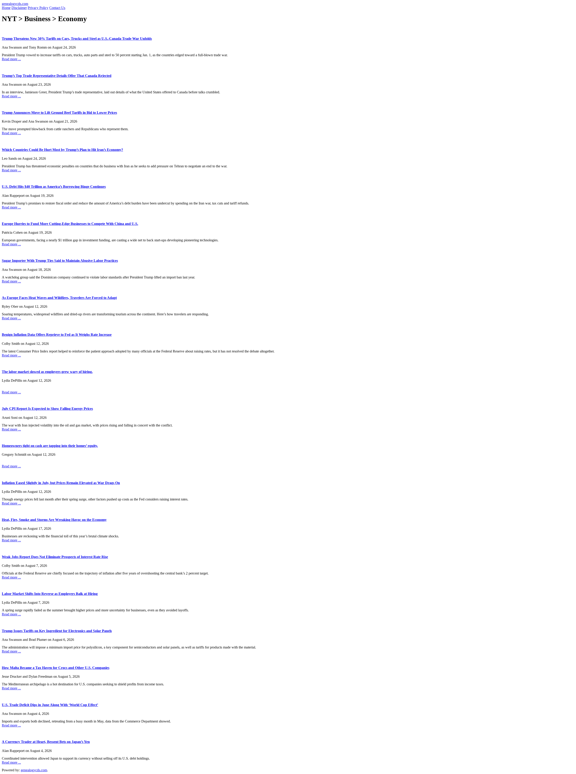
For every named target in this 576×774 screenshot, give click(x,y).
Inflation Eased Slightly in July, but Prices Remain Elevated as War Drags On (61, 483)
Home (6, 8)
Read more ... (11, 59)
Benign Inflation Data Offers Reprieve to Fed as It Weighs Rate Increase (57, 335)
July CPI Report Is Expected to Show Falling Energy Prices (47, 409)
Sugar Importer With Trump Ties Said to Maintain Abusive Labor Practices (60, 260)
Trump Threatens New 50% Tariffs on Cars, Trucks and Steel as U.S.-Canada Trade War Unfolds (77, 38)
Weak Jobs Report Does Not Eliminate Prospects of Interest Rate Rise (55, 557)
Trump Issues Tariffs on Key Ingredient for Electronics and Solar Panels (57, 631)
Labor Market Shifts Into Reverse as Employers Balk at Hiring (50, 594)
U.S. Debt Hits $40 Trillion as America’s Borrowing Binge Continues (54, 186)
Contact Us (57, 8)
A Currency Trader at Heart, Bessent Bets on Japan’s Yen (46, 742)
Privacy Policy (38, 8)
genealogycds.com (15, 4)
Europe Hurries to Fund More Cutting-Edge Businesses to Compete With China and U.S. (70, 224)
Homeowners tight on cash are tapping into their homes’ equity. (50, 446)
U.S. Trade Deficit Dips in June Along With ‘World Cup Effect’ (50, 705)
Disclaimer (19, 8)
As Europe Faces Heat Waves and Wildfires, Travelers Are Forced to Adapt (59, 298)
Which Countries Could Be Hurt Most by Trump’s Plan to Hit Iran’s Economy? (62, 150)
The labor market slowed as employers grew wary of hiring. (47, 372)
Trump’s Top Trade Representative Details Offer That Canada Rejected (56, 76)
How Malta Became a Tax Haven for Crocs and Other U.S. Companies (55, 668)
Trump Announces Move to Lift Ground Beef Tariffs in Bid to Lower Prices (59, 112)
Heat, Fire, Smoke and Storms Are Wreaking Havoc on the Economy (54, 520)
